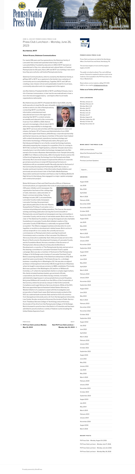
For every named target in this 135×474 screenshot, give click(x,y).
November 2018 (85, 421)
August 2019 (84, 399)
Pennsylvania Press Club (46, 39)
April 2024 (83, 266)
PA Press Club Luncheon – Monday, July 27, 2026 (95, 444)
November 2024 (85, 244)
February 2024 (84, 274)
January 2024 (84, 277)
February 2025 (84, 237)
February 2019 (84, 414)
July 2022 (83, 325)
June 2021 (83, 359)
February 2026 (84, 200)
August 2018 (84, 425)
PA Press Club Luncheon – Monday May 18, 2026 (95, 451)
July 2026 (83, 185)
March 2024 (84, 270)
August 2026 (84, 182)
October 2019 (84, 392)
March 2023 (84, 300)
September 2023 (85, 285)
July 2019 (83, 403)
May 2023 (83, 296)
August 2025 (84, 218)
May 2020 (83, 373)
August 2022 (84, 322)
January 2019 (84, 418)
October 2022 (84, 314)
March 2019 (84, 410)
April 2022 (83, 333)
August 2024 (84, 252)
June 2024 (83, 259)
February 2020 (84, 381)
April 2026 (83, 193)
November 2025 (85, 207)
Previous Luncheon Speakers (89, 160)
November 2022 (85, 311)
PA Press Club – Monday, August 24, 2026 (93, 440)
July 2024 (83, 255)
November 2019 (85, 388)
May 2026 (83, 189)
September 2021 (85, 351)
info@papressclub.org (100, 85)
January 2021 (84, 366)
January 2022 (84, 344)
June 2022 (83, 329)
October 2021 (84, 348)
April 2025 (83, 229)
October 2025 (84, 211)
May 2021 (83, 362)
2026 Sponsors (85, 157)
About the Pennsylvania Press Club (91, 153)
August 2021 (84, 355)
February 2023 (84, 303)
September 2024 (85, 248)
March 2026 (84, 196)
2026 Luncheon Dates (87, 149)
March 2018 (84, 429)
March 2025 (84, 233)
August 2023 (84, 288)
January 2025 (84, 241)
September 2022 (85, 318)
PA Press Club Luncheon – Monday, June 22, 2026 (96, 448)
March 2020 (84, 377)
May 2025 (83, 226)
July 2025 (83, 222)
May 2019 (83, 407)
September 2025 (85, 215)
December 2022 (85, 307)
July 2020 (83, 370)
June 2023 (83, 292)
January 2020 (84, 384)
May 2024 (83, 263)
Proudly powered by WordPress (32, 469)
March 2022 (84, 337)
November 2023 (85, 281)
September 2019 (85, 395)
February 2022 (84, 340)
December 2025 (85, 204)
